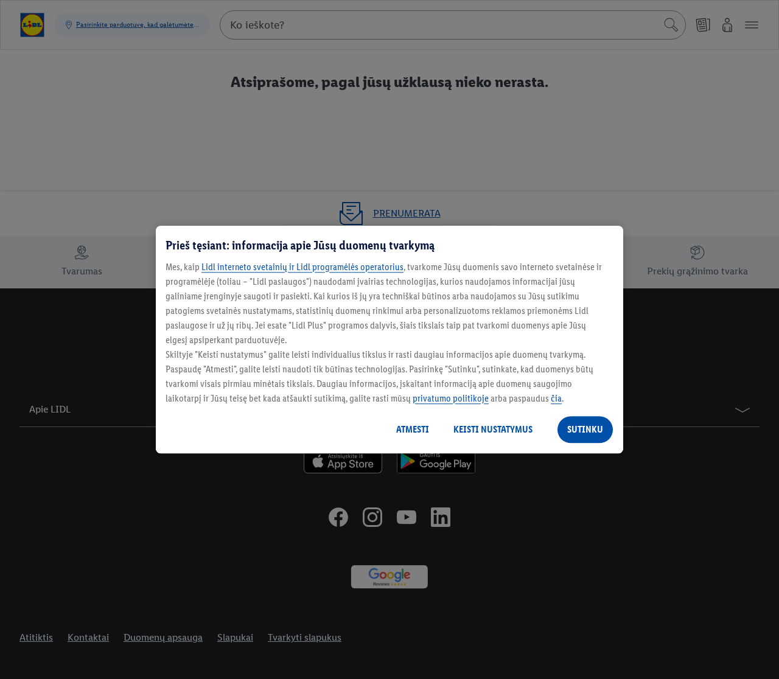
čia (556, 398)
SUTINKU (585, 429)
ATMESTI (412, 429)
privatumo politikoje (451, 398)
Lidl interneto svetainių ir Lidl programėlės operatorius (302, 267)
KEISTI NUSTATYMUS (493, 429)
